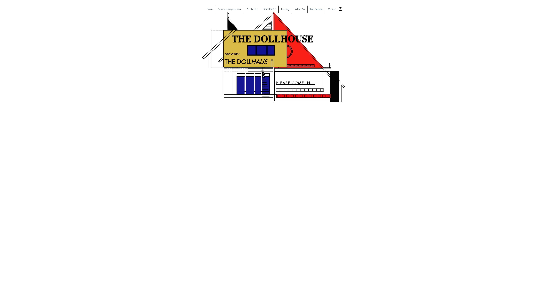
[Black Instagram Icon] (340, 9)
